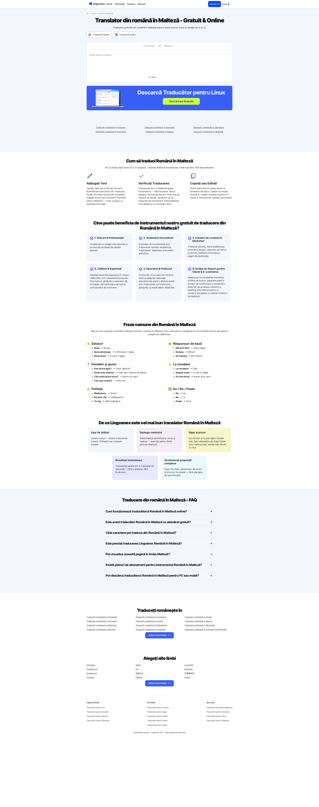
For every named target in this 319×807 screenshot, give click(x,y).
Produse (131, 4)
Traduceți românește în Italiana (159, 131)
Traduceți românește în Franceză (110, 131)
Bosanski (188, 669)
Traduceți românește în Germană (159, 127)
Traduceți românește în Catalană (151, 629)
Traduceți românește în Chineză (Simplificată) (205, 629)
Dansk (187, 677)
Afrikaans (91, 665)
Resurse (141, 4)
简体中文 (139, 673)
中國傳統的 (189, 673)
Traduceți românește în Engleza (110, 127)
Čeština (139, 677)
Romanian (150, 46)
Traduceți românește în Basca (198, 621)
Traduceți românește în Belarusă (101, 625)
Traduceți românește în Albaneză (102, 617)
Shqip (138, 665)
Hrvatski (90, 677)
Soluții (109, 4)
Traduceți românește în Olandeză (208, 127)
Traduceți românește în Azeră (149, 621)
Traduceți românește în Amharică (151, 617)
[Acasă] (88, 13)
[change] (159, 46)
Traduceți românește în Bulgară (101, 629)
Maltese (167, 46)
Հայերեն (188, 665)
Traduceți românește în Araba (198, 617)
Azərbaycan (92, 669)
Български (92, 673)
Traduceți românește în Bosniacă (199, 625)
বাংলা (137, 669)
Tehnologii (120, 4)
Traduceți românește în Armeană (102, 621)
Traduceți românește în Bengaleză (151, 625)
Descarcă (214, 4)
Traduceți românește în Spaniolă (208, 131)
